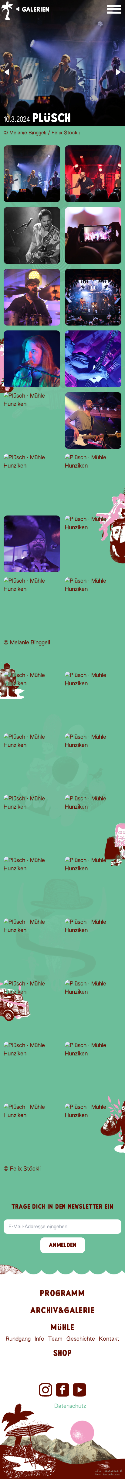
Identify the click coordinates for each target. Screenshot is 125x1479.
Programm (62, 1293)
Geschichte (80, 1339)
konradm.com (111, 1474)
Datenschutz (70, 1406)
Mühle (62, 1327)
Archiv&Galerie (62, 1310)
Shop (62, 1353)
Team (55, 1339)
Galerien (35, 9)
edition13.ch (113, 1471)
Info (39, 1339)
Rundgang (18, 1339)
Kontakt (109, 1339)
